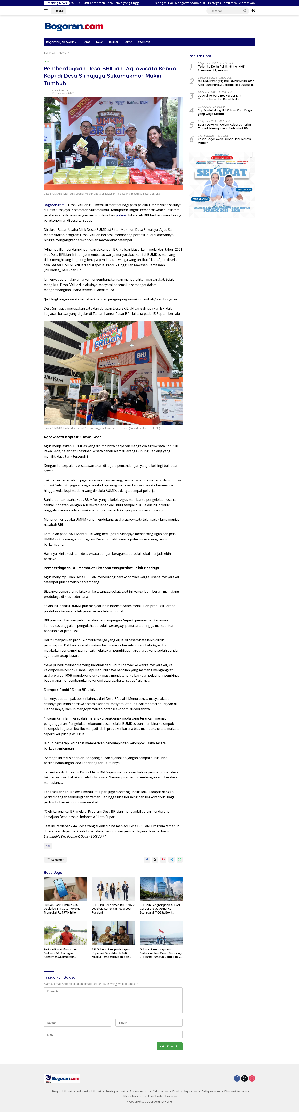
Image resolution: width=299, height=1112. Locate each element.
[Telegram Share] (171, 860)
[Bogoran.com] (74, 26)
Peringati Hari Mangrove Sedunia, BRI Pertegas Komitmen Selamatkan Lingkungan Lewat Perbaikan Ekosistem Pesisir (192, 3)
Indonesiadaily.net (89, 1091)
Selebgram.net (115, 1091)
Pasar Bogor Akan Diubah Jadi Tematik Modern (225, 141)
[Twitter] (244, 1078)
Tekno (128, 42)
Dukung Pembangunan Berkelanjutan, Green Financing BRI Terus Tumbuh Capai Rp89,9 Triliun (161, 953)
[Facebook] (237, 1078)
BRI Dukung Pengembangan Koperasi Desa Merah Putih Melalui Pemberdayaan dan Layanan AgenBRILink (111, 953)
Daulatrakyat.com (184, 1091)
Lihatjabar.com (133, 1096)
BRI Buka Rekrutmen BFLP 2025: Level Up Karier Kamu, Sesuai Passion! (113, 908)
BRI (48, 846)
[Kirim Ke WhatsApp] (180, 860)
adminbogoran (60, 90)
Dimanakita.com (235, 1091)
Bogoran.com (54, 205)
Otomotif (144, 42)
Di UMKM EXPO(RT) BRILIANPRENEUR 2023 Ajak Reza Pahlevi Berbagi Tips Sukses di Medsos (226, 83)
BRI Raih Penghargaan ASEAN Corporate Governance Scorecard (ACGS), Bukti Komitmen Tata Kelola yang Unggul (160, 908)
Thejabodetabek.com (162, 1096)
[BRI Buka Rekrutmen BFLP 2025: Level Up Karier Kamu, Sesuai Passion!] (113, 889)
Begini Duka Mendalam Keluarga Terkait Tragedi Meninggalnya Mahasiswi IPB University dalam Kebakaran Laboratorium (225, 126)
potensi (121, 215)
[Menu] (46, 10)
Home (87, 42)
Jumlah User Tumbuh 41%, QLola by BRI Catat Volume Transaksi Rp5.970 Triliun (62, 908)
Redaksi (59, 10)
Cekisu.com (160, 1091)
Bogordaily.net (62, 1091)
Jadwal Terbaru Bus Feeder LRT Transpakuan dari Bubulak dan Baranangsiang (219, 97)
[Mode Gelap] (253, 10)
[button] (245, 10)
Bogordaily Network (60, 42)
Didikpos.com (211, 1091)
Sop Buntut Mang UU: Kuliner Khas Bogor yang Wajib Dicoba (225, 112)
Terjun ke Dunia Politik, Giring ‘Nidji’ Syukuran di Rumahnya (221, 68)
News (100, 42)
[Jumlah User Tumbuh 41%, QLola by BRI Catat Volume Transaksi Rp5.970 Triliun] (65, 889)
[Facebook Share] (147, 860)
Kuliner (113, 42)
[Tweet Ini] (155, 860)
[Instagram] (252, 1078)
